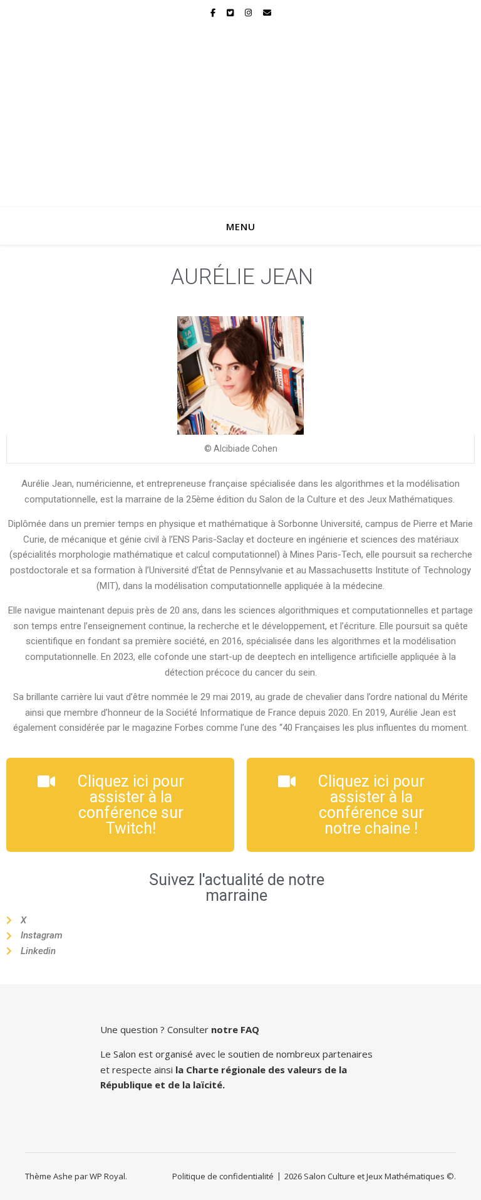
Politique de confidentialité (223, 1176)
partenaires (348, 1054)
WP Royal (107, 1176)
